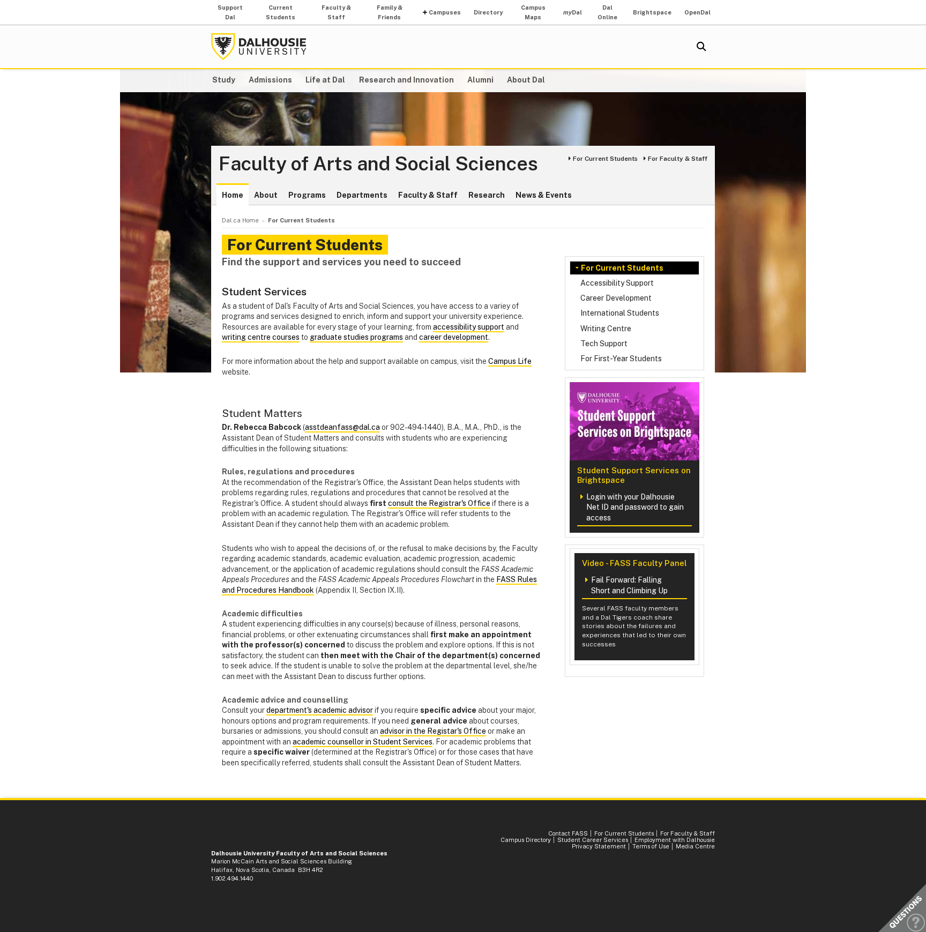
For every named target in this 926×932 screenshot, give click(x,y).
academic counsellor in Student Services (362, 741)
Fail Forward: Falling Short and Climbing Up (629, 585)
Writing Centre (605, 328)
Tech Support (604, 343)
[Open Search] (701, 46)
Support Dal (230, 12)
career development (453, 337)
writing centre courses (261, 337)
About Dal (526, 80)
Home (232, 195)
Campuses (445, 12)
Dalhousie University (259, 46)
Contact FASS (568, 833)
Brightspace (652, 12)
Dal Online (607, 12)
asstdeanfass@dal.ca (342, 427)
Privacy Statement (599, 846)
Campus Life (510, 361)
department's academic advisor (319, 710)
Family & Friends (389, 12)
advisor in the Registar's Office (433, 731)
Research (486, 195)
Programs (307, 195)
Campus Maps (533, 12)
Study (223, 80)
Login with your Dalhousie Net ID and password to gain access (635, 507)
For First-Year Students (621, 358)
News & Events (544, 195)
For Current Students (605, 158)
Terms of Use (650, 846)
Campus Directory (526, 840)
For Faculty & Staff (677, 158)
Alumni (480, 80)
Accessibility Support (617, 283)
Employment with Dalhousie (674, 840)
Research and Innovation (406, 80)
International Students (619, 313)
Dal (572, 12)
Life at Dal (325, 80)
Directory (488, 12)
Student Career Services (592, 840)
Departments (362, 195)
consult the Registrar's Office (439, 503)
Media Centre (695, 846)
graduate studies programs (356, 337)
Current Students (280, 12)
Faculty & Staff (336, 12)
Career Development (616, 298)
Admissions (270, 80)
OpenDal (697, 12)
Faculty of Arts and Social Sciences (378, 164)
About (266, 195)
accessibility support (468, 327)
